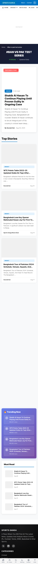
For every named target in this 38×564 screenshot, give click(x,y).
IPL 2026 (31, 7)
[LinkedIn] (8, 546)
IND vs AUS (23, 7)
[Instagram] (13, 546)
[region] (19, 26)
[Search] (34, 2)
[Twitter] (3, 546)
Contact (29, 2)
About (23, 2)
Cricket (4, 555)
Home (3, 47)
